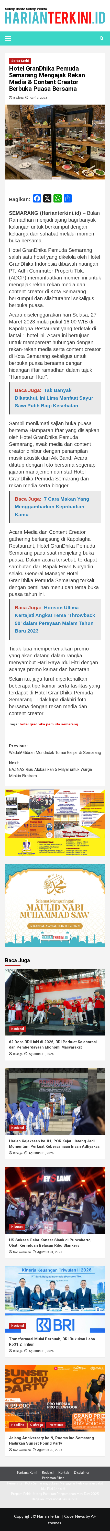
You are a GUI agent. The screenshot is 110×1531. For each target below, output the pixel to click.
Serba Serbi (20, 61)
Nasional (17, 1029)
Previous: (55, 749)
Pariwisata (56, 1425)
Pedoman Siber (53, 1478)
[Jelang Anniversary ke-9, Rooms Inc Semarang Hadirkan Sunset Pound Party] (55, 1398)
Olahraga (36, 1425)
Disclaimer (82, 1472)
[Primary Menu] (10, 37)
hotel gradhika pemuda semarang (49, 724)
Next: (50, 769)
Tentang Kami (27, 1472)
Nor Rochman (22, 1252)
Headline (17, 1425)
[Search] (101, 38)
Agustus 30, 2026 (49, 1450)
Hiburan (17, 1227)
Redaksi (47, 1472)
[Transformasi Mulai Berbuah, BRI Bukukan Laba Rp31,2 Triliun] (55, 1299)
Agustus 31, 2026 (41, 1054)
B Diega (18, 97)
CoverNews (74, 1516)
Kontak (63, 1472)
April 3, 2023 (38, 97)
